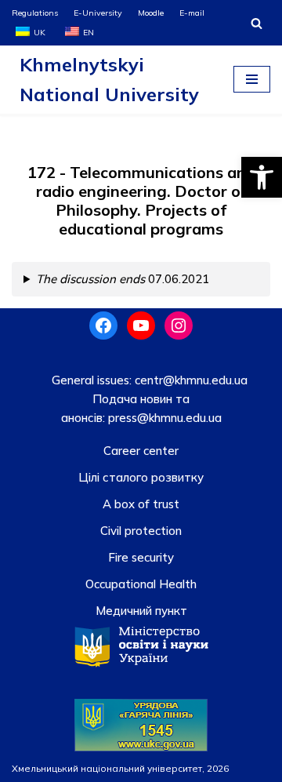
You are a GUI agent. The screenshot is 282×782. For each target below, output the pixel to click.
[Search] (256, 23)
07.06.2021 (122, 278)
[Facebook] (103, 325)
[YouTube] (141, 325)
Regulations (35, 12)
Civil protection (141, 530)
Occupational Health (141, 583)
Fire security (141, 557)
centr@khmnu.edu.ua (190, 380)
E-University (98, 12)
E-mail (191, 12)
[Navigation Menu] (251, 79)
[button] (261, 177)
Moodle (151, 12)
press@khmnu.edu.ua (163, 417)
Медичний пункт (141, 610)
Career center (141, 450)
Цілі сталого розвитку (141, 477)
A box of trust (141, 503)
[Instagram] (178, 325)
